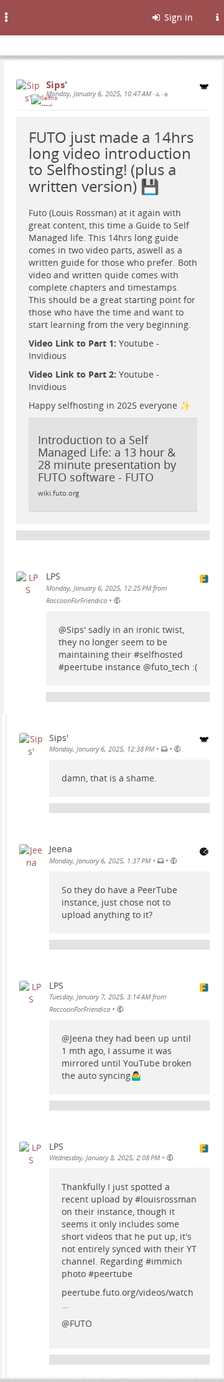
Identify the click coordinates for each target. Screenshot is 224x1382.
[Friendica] (41, 15)
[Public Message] (166, 94)
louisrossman (169, 1199)
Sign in (177, 17)
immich (166, 1261)
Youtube (136, 343)
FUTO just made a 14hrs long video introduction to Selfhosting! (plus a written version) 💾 (111, 161)
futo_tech (170, 667)
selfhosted (161, 654)
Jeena (81, 1038)
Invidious (48, 355)
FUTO (81, 1323)
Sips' (76, 629)
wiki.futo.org (58, 493)
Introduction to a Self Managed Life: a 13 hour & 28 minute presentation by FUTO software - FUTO (107, 458)
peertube (83, 667)
